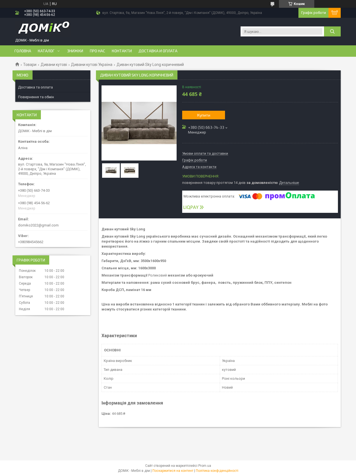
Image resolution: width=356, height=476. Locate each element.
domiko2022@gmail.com (38, 225)
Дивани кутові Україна (91, 64)
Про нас (97, 51)
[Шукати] (332, 31)
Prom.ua (204, 466)
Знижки (75, 51)
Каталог (46, 51)
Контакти (122, 51)
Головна (22, 51)
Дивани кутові (54, 64)
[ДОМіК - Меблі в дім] (43, 29)
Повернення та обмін (36, 97)
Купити (203, 115)
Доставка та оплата (35, 87)
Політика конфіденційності (217, 471)
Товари (29, 64)
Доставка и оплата (158, 51)
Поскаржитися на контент (172, 471)
